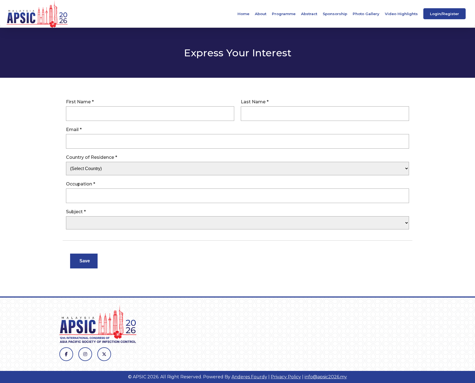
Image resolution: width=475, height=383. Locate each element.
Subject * (76, 211)
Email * (74, 129)
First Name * (80, 101)
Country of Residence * (91, 157)
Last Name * (255, 101)
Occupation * (80, 184)
